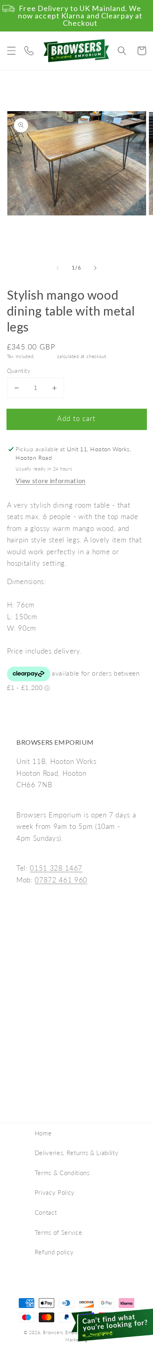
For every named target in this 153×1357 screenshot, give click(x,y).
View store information (51, 480)
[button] (11, 50)
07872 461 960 (61, 880)
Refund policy (54, 1252)
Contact (46, 1212)
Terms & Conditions (62, 1172)
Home (43, 1133)
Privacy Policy (55, 1192)
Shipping (46, 356)
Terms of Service (58, 1232)
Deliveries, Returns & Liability (76, 1152)
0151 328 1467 (56, 868)
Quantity (19, 370)
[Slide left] (58, 268)
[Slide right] (95, 268)
